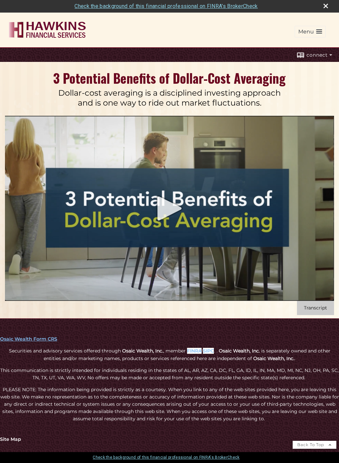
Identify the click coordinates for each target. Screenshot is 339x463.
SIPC (208, 351)
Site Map (10, 439)
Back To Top (311, 444)
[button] (310, 31)
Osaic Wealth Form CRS (28, 339)
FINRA (194, 351)
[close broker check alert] (325, 6)
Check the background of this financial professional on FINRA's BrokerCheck (166, 6)
